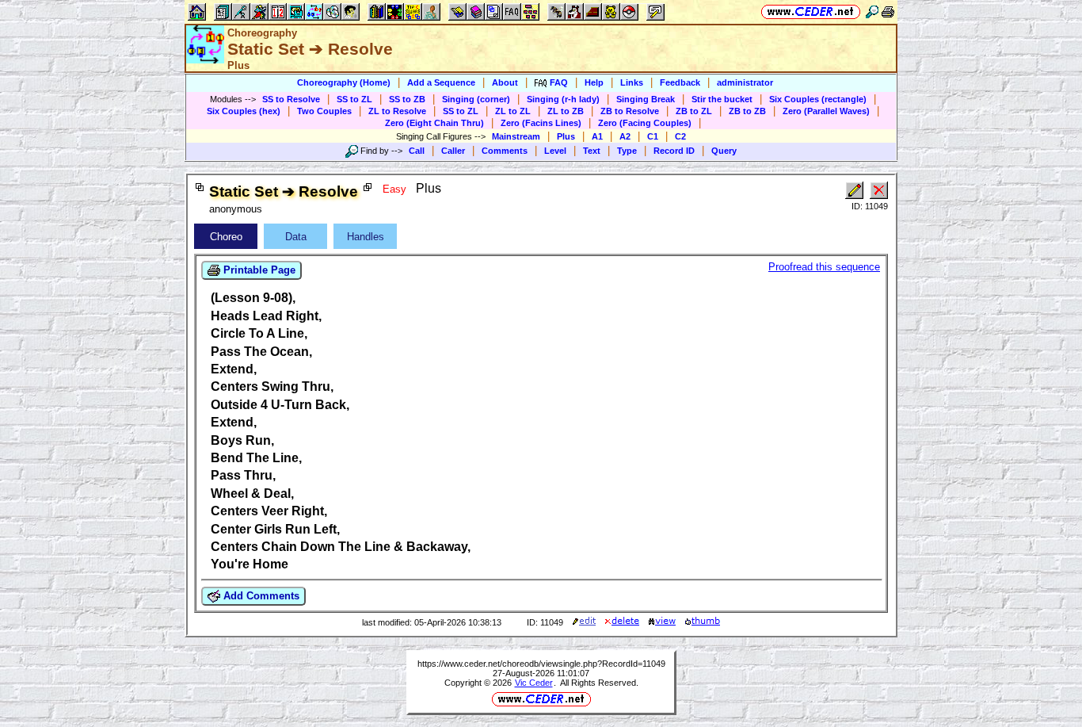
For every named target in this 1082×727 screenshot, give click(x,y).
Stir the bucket (721, 99)
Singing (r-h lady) (563, 99)
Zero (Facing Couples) (644, 123)
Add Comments (259, 596)
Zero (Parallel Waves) (826, 111)
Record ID (674, 150)
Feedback (680, 82)
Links (631, 82)
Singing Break (645, 99)
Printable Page (257, 270)
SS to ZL (354, 99)
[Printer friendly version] (888, 11)
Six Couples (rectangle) (818, 99)
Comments (505, 150)
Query (724, 150)
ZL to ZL (513, 111)
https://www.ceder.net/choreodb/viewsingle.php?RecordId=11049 (541, 663)
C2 (680, 136)
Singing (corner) (476, 99)
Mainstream (516, 136)
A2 (625, 136)
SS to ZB (407, 99)
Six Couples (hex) (243, 111)
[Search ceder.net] (872, 11)
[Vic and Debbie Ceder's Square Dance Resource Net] (811, 11)
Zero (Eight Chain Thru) (434, 123)
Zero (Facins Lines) (541, 123)
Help (594, 82)
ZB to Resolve (629, 111)
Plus (566, 136)
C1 (652, 136)
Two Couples (324, 111)
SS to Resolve (291, 99)
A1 (597, 136)
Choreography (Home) (344, 82)
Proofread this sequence (824, 267)
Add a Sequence (441, 82)
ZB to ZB (747, 111)
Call (417, 150)
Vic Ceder (534, 682)
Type (627, 150)
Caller (453, 150)
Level (555, 150)
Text (591, 150)
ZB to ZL (694, 111)
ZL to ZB (565, 111)
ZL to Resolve (397, 111)
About (505, 82)
